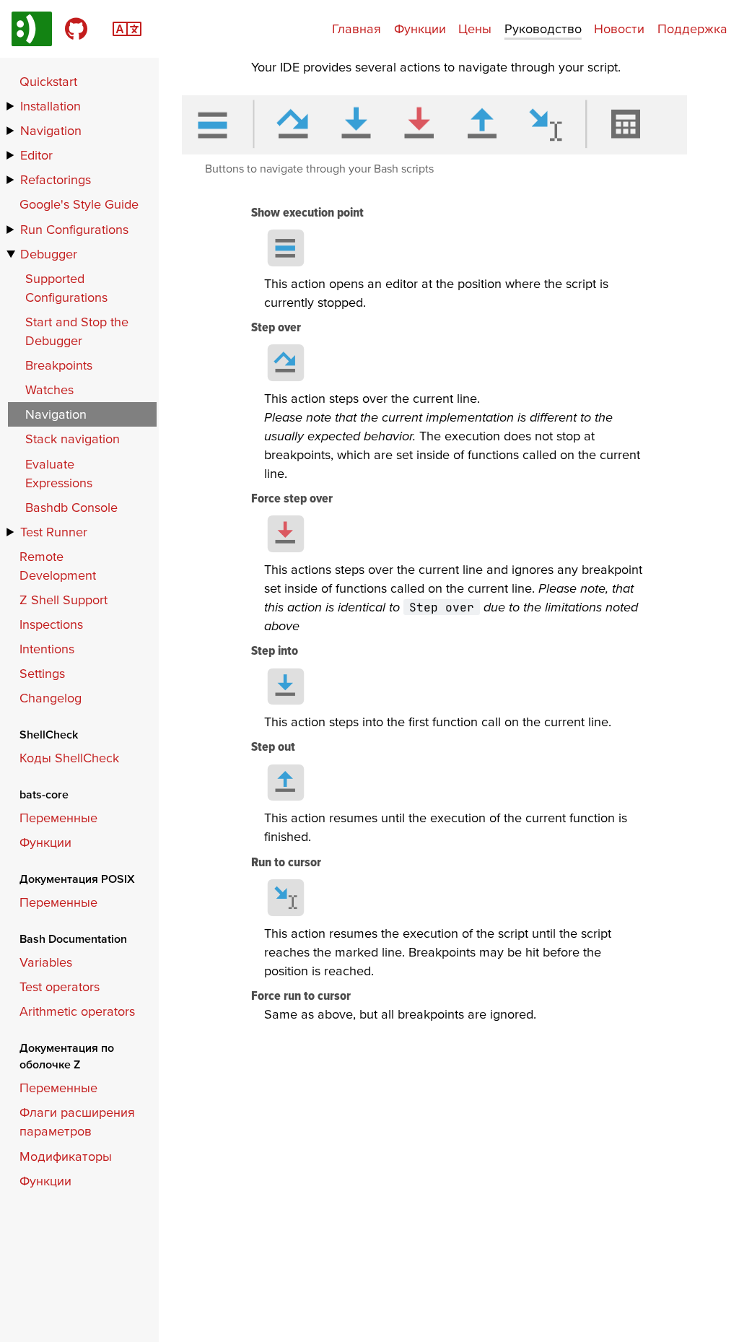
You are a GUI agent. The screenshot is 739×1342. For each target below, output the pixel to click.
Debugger (48, 253)
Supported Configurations (66, 288)
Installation (50, 105)
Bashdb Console (71, 507)
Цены (474, 28)
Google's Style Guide (79, 204)
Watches (49, 389)
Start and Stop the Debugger (76, 331)
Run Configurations (74, 229)
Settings (42, 673)
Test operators (59, 986)
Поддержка (692, 28)
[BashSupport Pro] (32, 29)
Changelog (50, 697)
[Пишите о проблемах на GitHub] (76, 28)
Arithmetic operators (77, 1011)
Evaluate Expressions (58, 473)
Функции (420, 28)
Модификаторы (65, 1156)
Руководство (543, 28)
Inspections (51, 624)
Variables (45, 962)
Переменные (58, 817)
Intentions (46, 648)
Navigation (51, 130)
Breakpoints (58, 364)
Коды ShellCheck (69, 757)
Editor (36, 154)
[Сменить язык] (127, 27)
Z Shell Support (63, 599)
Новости (619, 28)
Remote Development (57, 566)
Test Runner (53, 531)
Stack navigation (72, 438)
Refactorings (55, 179)
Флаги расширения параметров (77, 1121)
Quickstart (48, 81)
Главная (356, 28)
